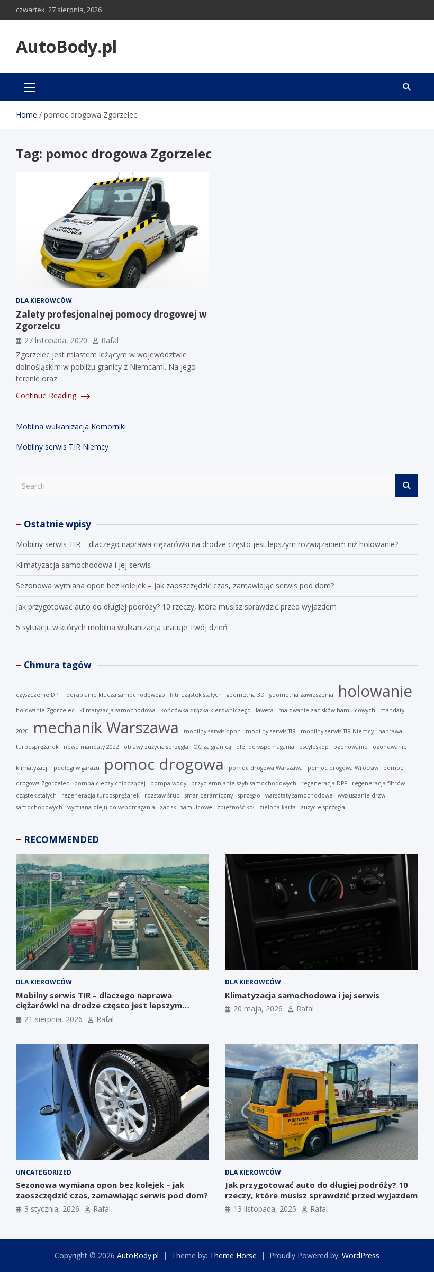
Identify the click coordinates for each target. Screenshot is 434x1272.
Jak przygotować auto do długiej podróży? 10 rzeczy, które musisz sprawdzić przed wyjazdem (176, 607)
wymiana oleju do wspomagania (111, 807)
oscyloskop (314, 746)
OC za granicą (212, 746)
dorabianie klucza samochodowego (115, 694)
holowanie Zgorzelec (45, 710)
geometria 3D (246, 694)
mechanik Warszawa (106, 727)
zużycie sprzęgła (323, 807)
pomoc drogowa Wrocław (343, 768)
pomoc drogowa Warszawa (266, 768)
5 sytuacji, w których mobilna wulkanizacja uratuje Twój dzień (122, 627)
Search (406, 485)
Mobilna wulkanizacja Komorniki (71, 427)
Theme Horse (233, 1255)
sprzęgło (249, 795)
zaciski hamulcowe (186, 807)
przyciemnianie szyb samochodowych (243, 783)
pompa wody (168, 783)
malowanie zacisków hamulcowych (326, 710)
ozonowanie (350, 746)
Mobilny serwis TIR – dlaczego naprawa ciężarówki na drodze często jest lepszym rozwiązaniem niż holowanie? (207, 544)
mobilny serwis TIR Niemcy (337, 731)
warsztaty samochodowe (299, 795)
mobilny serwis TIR (271, 731)
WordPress (360, 1255)
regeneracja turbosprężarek (100, 795)
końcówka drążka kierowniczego (205, 710)
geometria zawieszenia (301, 694)
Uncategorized (43, 1172)
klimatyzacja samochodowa (117, 710)
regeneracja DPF (324, 783)
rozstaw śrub (162, 795)
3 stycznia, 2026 (51, 1209)
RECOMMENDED (61, 840)
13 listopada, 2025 (264, 1209)
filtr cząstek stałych (196, 694)
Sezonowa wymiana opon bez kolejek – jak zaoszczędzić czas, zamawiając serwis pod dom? (175, 585)
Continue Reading (47, 395)
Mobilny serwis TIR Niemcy (62, 447)
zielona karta (277, 807)
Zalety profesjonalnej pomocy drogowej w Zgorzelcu (111, 320)
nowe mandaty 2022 (91, 746)
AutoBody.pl (66, 46)
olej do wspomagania (265, 746)
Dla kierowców (44, 300)
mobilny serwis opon (212, 731)
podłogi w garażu (76, 768)
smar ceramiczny (209, 795)
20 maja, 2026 (258, 1009)
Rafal (110, 340)
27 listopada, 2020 (55, 340)
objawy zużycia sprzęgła (156, 746)
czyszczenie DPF (38, 694)
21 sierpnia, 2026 (53, 1019)
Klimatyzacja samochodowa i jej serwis (83, 565)
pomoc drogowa (164, 764)
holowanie (375, 691)
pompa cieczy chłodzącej (110, 783)
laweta (265, 710)
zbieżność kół (236, 807)
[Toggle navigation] (29, 87)
